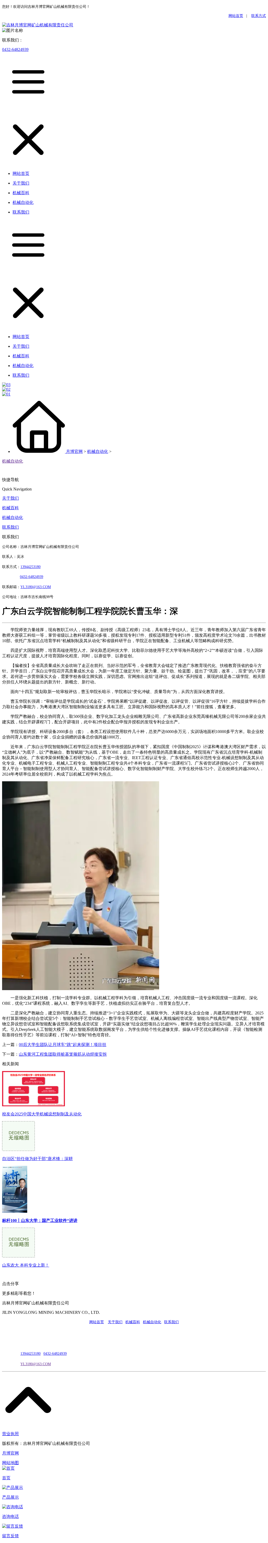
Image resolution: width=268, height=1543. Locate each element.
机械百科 (10, 508)
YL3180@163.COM (35, 1364)
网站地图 (10, 1463)
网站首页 (235, 16)
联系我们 (10, 527)
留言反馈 (10, 1536)
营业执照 (10, 1434)
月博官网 (74, 451)
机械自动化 (97, 451)
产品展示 (10, 1497)
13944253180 (30, 567)
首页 (6, 1478)
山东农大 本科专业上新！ (25, 1265)
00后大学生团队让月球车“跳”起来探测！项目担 (62, 1044)
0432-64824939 (15, 49)
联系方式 (258, 16)
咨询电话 (10, 1516)
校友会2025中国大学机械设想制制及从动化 (42, 1114)
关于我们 (10, 498)
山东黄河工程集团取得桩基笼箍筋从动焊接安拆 (63, 1054)
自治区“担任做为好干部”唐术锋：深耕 (37, 1158)
